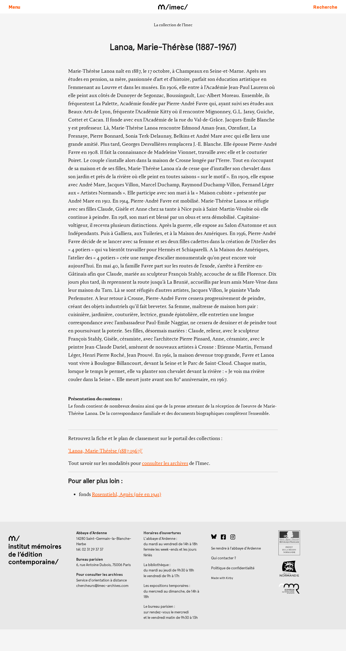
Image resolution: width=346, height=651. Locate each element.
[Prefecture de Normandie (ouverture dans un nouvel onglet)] (307, 542)
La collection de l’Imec (173, 24)
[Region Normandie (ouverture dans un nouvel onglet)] (307, 569)
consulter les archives (165, 463)
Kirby (229, 578)
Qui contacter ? (223, 558)
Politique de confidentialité (232, 568)
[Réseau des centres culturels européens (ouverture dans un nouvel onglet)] (307, 588)
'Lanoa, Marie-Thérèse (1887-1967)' (105, 451)
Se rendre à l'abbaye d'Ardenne (236, 548)
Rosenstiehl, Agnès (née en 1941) (126, 494)
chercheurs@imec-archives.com (102, 586)
